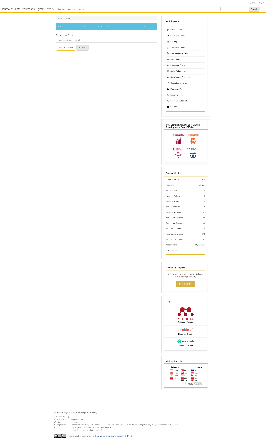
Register (251, 3)
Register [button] (82, 47)
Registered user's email (65, 35)
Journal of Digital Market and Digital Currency (28, 9)
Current (61, 9)
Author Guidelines (177, 48)
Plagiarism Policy (177, 89)
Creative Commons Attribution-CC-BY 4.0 (113, 436)
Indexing (173, 42)
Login (261, 3)
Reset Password (65, 47)
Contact (173, 107)
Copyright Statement (178, 101)
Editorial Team (176, 30)
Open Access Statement (180, 77)
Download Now (185, 284)
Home (60, 18)
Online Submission (178, 71)
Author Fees (175, 59)
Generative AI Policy (178, 83)
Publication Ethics (177, 65)
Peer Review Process (179, 53)
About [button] (82, 9)
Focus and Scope (177, 36)
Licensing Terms (177, 95)
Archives (71, 9)
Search (254, 9)
